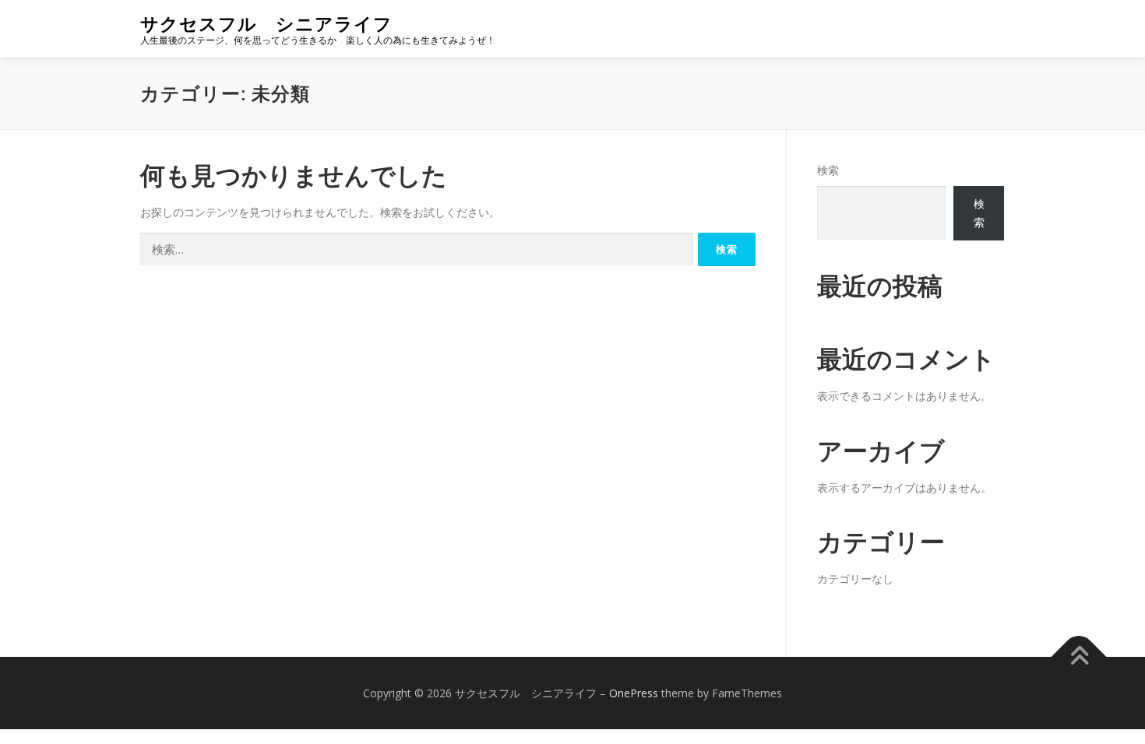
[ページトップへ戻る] (1079, 656)
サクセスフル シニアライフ (266, 23)
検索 (828, 170)
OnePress (633, 693)
